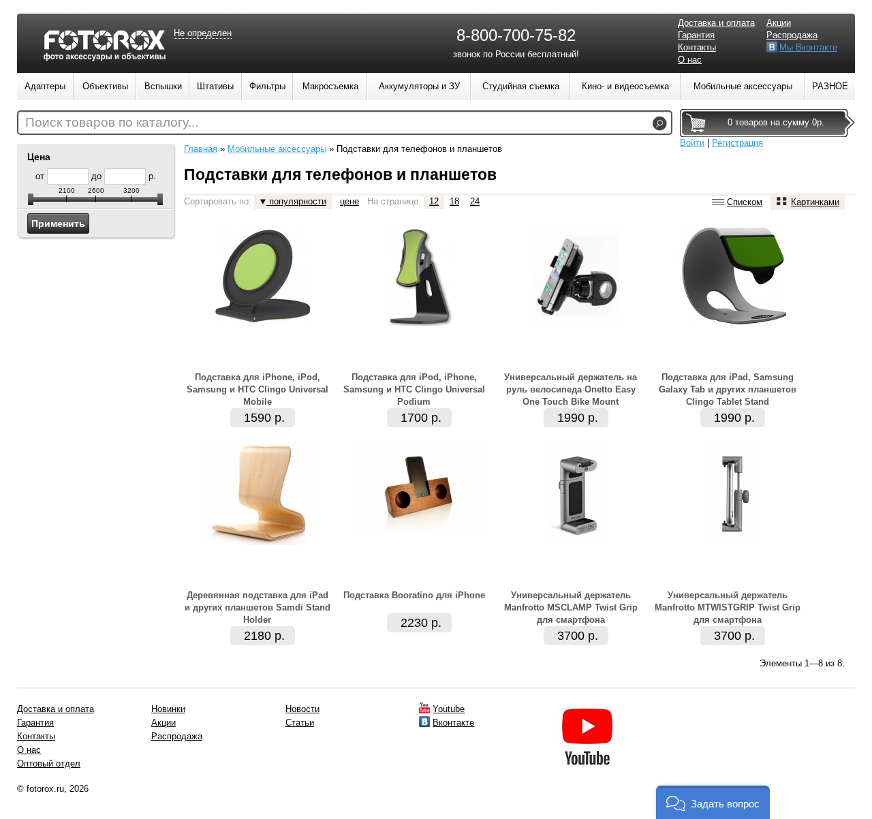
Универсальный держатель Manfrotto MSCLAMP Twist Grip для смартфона (571, 607)
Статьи (299, 722)
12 (434, 201)
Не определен (203, 33)
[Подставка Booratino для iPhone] (419, 530)
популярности (296, 201)
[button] (713, 802)
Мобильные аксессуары (277, 149)
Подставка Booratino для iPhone (414, 595)
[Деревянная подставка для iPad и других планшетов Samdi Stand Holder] (262, 542)
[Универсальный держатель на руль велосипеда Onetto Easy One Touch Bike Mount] (576, 324)
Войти (692, 143)
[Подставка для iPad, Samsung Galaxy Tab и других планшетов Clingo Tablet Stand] (732, 324)
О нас (690, 60)
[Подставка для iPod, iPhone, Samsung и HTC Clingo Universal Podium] (419, 324)
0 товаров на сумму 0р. (776, 122)
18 (454, 201)
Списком (744, 202)
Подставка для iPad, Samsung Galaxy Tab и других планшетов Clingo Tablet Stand (727, 389)
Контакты (697, 47)
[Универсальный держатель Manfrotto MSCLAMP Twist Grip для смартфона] (576, 542)
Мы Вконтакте (808, 47)
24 (475, 201)
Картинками (815, 202)
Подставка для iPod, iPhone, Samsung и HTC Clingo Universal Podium (414, 389)
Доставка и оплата (716, 23)
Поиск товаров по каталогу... (111, 122)
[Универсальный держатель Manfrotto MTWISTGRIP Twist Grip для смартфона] (732, 542)
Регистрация (737, 143)
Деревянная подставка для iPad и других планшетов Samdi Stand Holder (257, 607)
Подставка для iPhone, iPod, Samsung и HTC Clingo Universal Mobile (257, 389)
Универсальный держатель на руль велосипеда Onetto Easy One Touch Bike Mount (570, 389)
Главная (200, 149)
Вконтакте (453, 722)
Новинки (168, 709)
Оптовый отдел (48, 763)
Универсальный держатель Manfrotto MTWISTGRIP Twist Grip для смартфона (727, 607)
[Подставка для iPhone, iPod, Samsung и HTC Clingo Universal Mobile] (262, 324)
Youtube (449, 709)
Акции (778, 23)
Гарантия (696, 35)
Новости (302, 709)
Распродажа (792, 35)
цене (349, 201)
